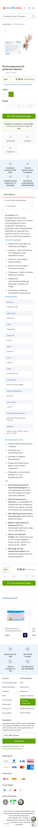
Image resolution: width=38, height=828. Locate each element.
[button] (33, 8)
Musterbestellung (8, 687)
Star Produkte (7, 700)
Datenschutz (24, 687)
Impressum (24, 691)
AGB (21, 682)
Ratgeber (5, 691)
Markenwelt (6, 704)
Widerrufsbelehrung (27, 708)
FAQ (3, 695)
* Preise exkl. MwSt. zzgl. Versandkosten (17, 84)
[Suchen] (33, 16)
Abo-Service (6, 708)
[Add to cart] (25, 635)
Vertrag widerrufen (26, 702)
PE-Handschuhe (19, 24)
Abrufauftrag (7, 713)
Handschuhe (6, 24)
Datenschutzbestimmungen (11, 748)
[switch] (33, 825)
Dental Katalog (25, 713)
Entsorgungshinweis (9, 682)
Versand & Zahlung (27, 695)
